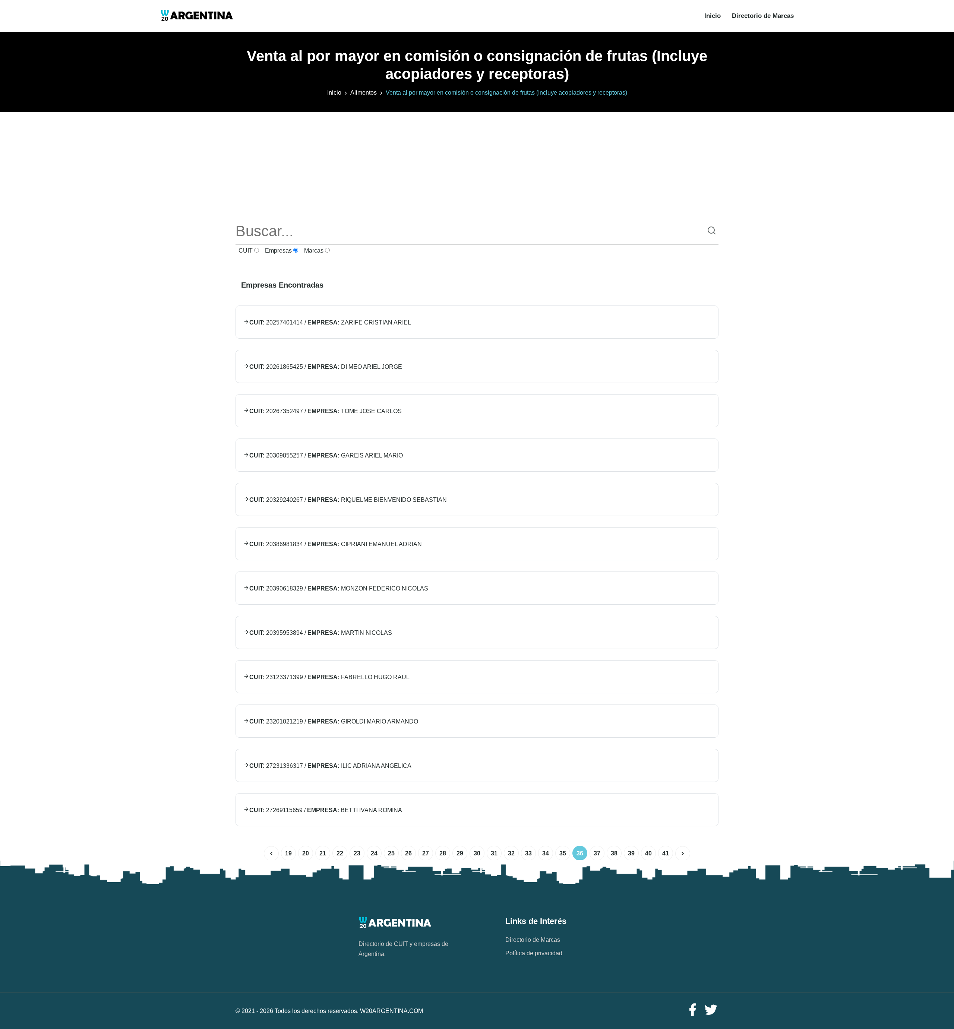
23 (357, 853)
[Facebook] (692, 1010)
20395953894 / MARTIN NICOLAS (320, 633)
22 (340, 853)
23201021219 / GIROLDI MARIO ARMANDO (333, 721)
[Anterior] (271, 853)
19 (288, 853)
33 (528, 853)
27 (425, 853)
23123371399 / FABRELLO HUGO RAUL (329, 677)
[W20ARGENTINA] (196, 16)
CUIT (245, 250)
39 (631, 853)
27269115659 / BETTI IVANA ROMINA (325, 810)
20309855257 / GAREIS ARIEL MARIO (326, 455)
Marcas (313, 250)
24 (374, 853)
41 (665, 853)
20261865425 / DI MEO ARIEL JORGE (325, 367)
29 (460, 853)
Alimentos (363, 92)
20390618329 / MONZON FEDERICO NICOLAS (338, 588)
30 (477, 853)
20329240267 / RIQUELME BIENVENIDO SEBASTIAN (348, 500)
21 (322, 853)
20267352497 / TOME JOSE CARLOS (325, 411)
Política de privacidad (533, 953)
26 (408, 853)
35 (562, 853)
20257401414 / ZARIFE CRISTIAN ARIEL (330, 322)
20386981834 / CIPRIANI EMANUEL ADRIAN (335, 544)
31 (494, 853)
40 (648, 853)
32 (511, 853)
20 (305, 853)
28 (442, 853)
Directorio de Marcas (763, 15)
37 (597, 853)
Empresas (277, 250)
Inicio (712, 15)
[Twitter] (711, 1010)
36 (579, 853)
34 (545, 853)
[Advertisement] (477, 164)
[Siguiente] (682, 853)
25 (391, 853)
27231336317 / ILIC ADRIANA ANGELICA (330, 766)
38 (614, 853)
